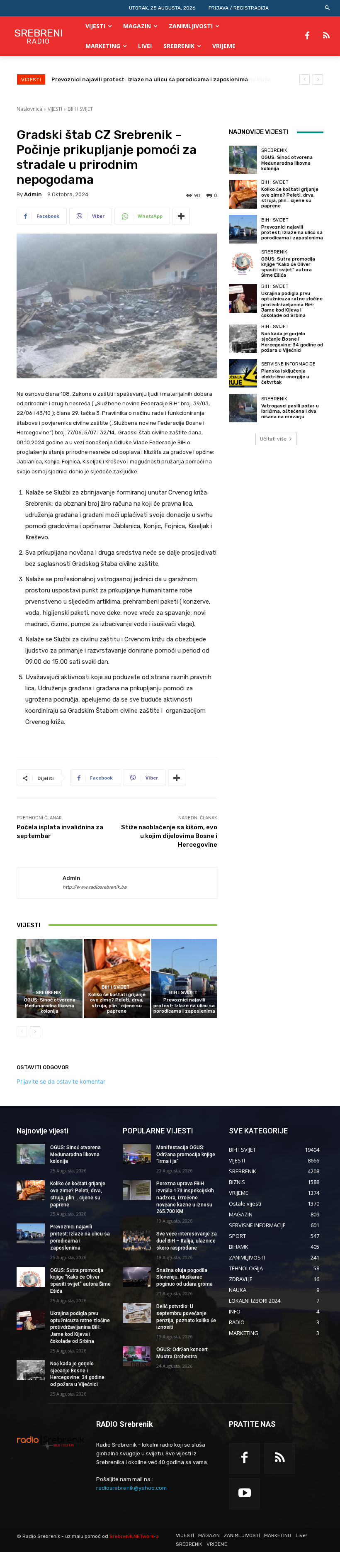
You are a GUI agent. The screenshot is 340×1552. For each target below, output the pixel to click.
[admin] (39, 883)
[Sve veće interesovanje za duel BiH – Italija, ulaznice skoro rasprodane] (137, 1240)
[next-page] (35, 1031)
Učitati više (273, 439)
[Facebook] (307, 36)
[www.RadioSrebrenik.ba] (51, 1442)
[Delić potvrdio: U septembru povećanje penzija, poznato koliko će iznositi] (137, 1313)
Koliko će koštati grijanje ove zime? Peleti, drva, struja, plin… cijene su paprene (117, 1003)
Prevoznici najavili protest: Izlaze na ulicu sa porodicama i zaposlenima (184, 1005)
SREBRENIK (48, 992)
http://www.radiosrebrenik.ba (94, 887)
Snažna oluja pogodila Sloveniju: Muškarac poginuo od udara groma (184, 1277)
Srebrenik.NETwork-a (134, 1536)
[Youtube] (244, 1493)
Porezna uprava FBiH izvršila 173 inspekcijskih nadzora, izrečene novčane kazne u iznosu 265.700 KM (185, 1197)
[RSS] (326, 36)
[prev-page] (22, 1031)
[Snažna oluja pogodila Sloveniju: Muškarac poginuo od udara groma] (137, 1277)
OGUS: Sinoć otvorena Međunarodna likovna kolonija (49, 1005)
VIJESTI (55, 108)
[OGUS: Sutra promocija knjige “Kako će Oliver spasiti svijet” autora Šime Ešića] (243, 264)
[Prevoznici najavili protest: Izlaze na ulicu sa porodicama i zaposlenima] (184, 978)
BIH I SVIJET (80, 108)
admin (33, 194)
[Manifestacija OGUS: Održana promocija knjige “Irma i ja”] (137, 1154)
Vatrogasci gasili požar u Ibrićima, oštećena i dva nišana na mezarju (290, 411)
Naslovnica (29, 108)
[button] (327, 8)
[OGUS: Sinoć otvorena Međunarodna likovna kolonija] (50, 978)
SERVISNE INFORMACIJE (288, 364)
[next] (318, 79)
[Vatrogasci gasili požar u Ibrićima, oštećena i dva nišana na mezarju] (243, 408)
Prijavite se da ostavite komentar (61, 1081)
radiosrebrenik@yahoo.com (131, 1488)
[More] (181, 216)
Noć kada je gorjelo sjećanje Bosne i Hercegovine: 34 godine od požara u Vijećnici (292, 342)
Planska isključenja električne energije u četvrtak (285, 376)
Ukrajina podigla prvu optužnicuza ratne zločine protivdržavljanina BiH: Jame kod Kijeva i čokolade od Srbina (292, 304)
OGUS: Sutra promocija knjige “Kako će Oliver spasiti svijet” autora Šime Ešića (156, 79)
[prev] (304, 79)
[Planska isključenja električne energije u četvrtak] (243, 373)
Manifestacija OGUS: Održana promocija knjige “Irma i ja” (185, 1155)
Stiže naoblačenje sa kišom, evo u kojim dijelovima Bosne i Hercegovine (169, 836)
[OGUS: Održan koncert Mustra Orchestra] (137, 1356)
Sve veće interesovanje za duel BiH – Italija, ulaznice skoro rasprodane (186, 1241)
